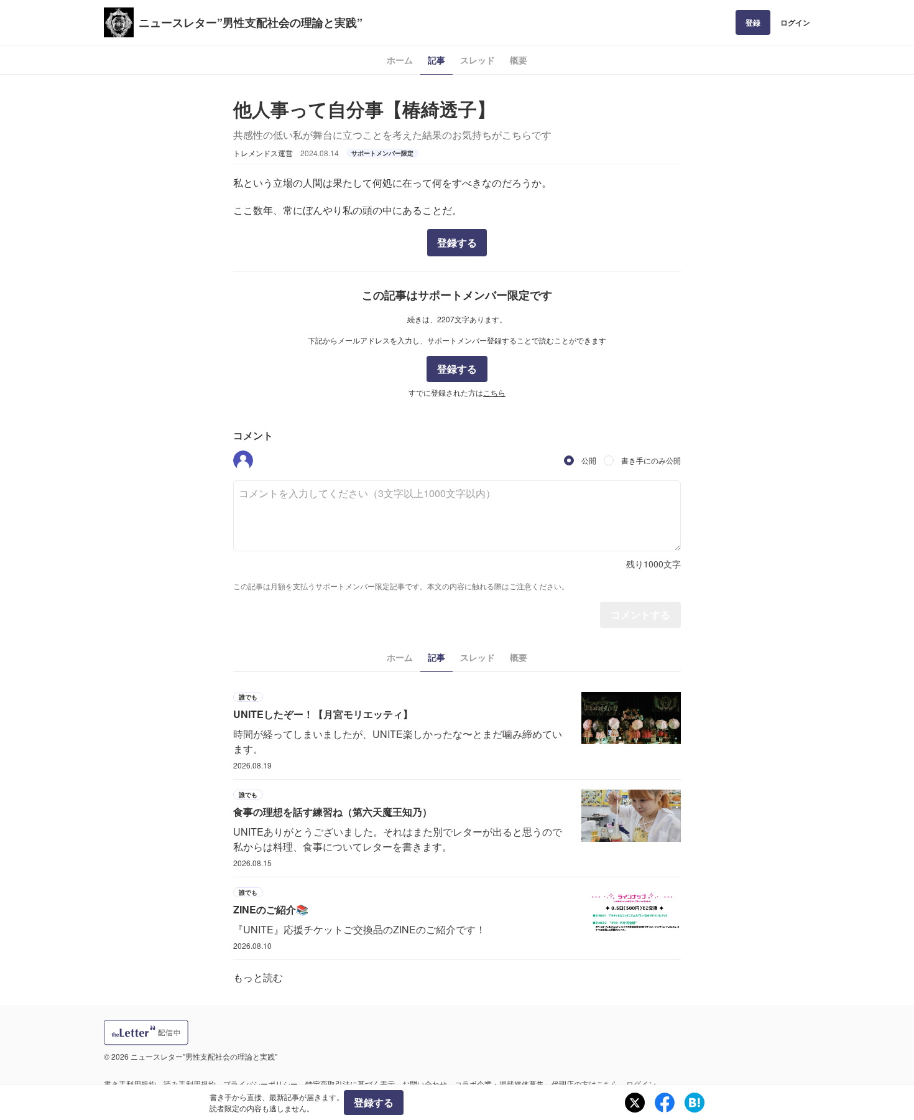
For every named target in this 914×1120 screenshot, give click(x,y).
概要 (518, 60)
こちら (494, 392)
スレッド (477, 60)
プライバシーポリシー (260, 1083)
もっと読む (258, 977)
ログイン (795, 22)
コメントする (640, 614)
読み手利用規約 (190, 1083)
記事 (436, 60)
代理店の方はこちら (585, 1083)
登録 (753, 22)
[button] (243, 460)
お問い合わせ (424, 1083)
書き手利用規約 (130, 1083)
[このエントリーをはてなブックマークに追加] (694, 1103)
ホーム (400, 60)
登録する (457, 242)
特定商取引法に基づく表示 (350, 1083)
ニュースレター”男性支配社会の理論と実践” (250, 22)
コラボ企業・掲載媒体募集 (499, 1083)
